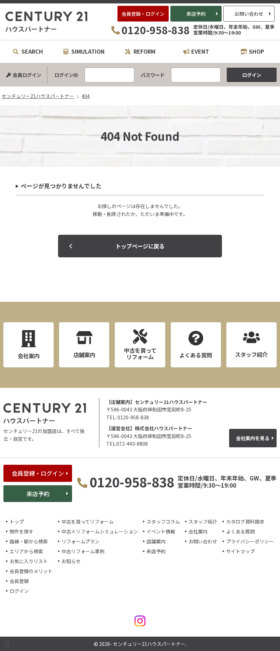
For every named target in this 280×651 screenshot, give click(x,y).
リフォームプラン (80, 541)
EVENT (200, 51)
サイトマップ (240, 551)
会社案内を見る (252, 438)
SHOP (256, 51)
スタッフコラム (163, 521)
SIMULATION (87, 51)
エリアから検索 (26, 551)
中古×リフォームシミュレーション (99, 531)
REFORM (143, 51)
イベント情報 (160, 531)
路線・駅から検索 (29, 541)
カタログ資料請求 (245, 521)
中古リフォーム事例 (82, 551)
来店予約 (196, 13)
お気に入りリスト (29, 561)
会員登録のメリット (31, 571)
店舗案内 (156, 541)
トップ (17, 521)
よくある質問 (240, 531)
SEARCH (31, 51)
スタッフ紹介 (202, 521)
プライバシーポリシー (250, 541)
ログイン (19, 590)
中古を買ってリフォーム (87, 521)
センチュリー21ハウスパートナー (46, 22)
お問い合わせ (249, 13)
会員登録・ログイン (143, 13)
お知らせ (71, 561)
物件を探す (21, 531)
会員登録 (19, 581)
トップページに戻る (140, 246)
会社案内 (198, 531)
